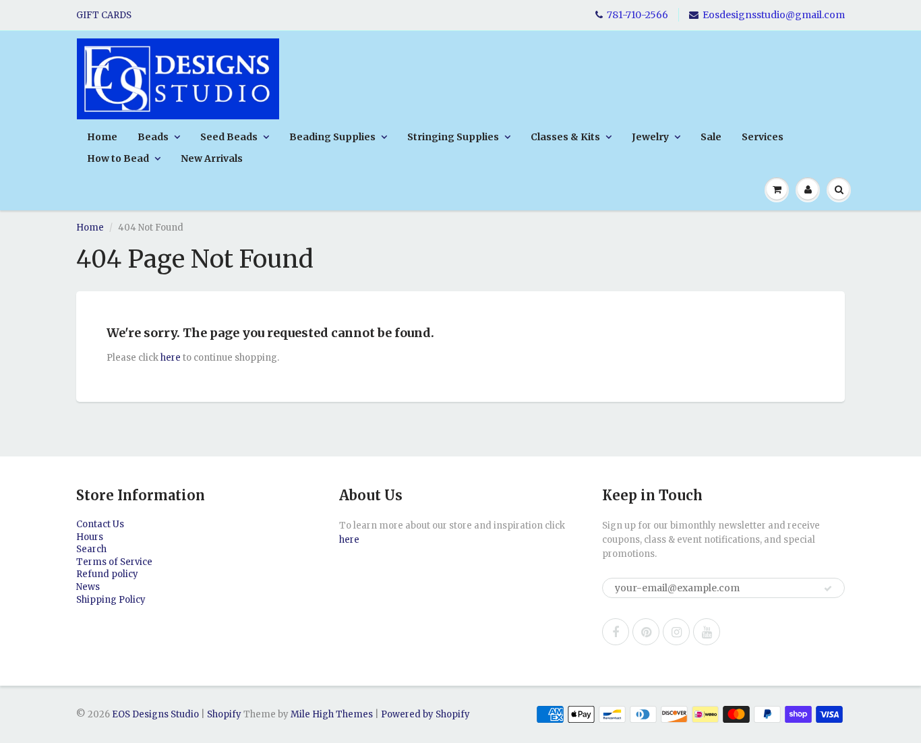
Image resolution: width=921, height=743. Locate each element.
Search (91, 549)
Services (762, 137)
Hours (89, 537)
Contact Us (100, 524)
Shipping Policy (111, 599)
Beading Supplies (332, 137)
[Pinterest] (645, 631)
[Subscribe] (828, 588)
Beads (153, 137)
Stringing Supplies (453, 137)
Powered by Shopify (425, 714)
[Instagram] (676, 631)
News (88, 587)
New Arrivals (212, 158)
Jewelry (650, 137)
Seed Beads (229, 137)
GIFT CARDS (103, 15)
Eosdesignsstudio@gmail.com (774, 15)
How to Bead (118, 158)
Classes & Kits (565, 137)
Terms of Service (114, 562)
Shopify (224, 714)
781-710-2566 (637, 15)
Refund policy (107, 574)
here (170, 357)
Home (102, 137)
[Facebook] (615, 631)
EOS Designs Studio (155, 714)
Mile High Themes (332, 714)
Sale (711, 137)
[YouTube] (706, 631)
